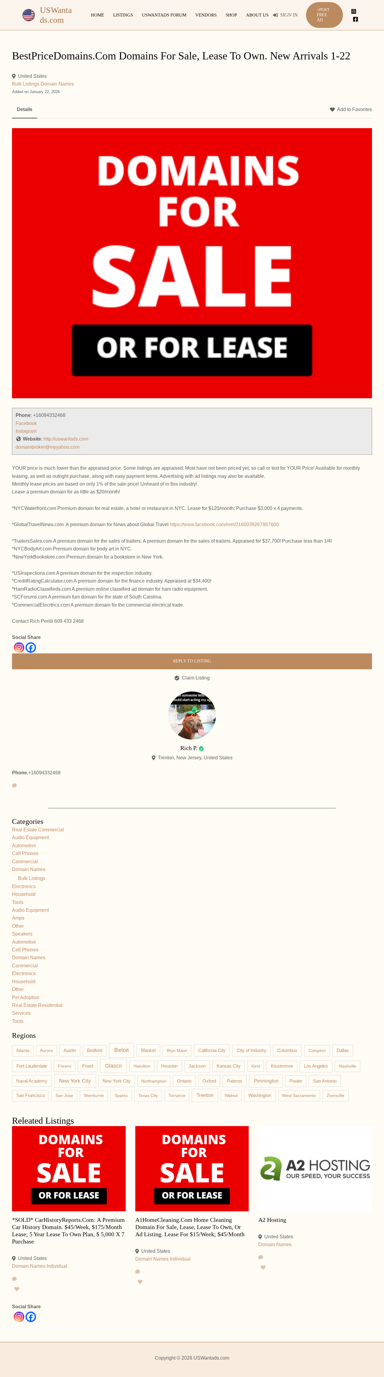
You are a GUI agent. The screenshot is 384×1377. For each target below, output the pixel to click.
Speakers (22, 933)
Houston (169, 1066)
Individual (56, 1266)
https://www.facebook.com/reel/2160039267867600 (224, 524)
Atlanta (22, 1050)
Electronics (24, 886)
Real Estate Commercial (38, 829)
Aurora (46, 1050)
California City (212, 1050)
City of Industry (251, 1050)
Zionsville (335, 1095)
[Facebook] (355, 19)
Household (23, 894)
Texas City (148, 1095)
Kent (255, 1066)
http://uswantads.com (66, 438)
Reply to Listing (192, 661)
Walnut (231, 1095)
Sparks (121, 1095)
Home (97, 15)
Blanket (148, 1050)
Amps (18, 918)
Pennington (266, 1080)
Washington (259, 1095)
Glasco (113, 1066)
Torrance (177, 1095)
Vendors (206, 15)
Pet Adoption (25, 997)
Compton (317, 1050)
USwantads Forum (164, 15)
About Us (257, 15)
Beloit (121, 1050)
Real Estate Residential (37, 1005)
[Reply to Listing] (14, 1279)
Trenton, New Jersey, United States (195, 757)
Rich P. (188, 748)
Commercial (25, 861)
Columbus (287, 1050)
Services (21, 1013)
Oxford (209, 1081)
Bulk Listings (25, 83)
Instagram (26, 431)
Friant (87, 1066)
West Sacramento (299, 1095)
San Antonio (325, 1081)
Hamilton (142, 1066)
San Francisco (30, 1095)
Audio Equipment (30, 837)
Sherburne (94, 1095)
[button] (324, 15)
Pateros (234, 1080)
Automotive (24, 845)
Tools (17, 902)
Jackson (197, 1065)
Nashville (347, 1066)
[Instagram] (353, 11)
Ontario (184, 1081)
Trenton (204, 1095)
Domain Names (57, 83)
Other (18, 926)
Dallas (343, 1050)
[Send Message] (14, 786)
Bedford (94, 1050)
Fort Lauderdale (31, 1065)
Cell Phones (25, 853)
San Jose (64, 1095)
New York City (75, 1081)
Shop (231, 15)
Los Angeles (316, 1065)
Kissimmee (282, 1066)
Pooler (296, 1081)
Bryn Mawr (177, 1050)
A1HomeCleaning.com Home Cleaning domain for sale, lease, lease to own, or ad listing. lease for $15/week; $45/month (189, 1226)
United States (32, 76)
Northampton (153, 1081)
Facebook (26, 423)
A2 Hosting (272, 1219)
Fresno (64, 1066)
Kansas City (229, 1066)
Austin (70, 1050)
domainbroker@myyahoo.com (48, 447)
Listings (123, 15)
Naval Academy (31, 1081)
